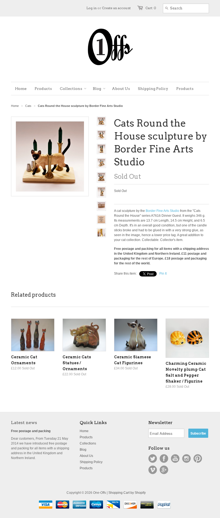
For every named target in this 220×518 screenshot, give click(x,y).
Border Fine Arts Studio (162, 211)
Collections (88, 443)
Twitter (152, 458)
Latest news (24, 422)
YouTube (175, 458)
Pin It (163, 273)
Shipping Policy (91, 462)
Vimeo (152, 470)
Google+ (164, 470)
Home (84, 431)
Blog (83, 450)
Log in (91, 8)
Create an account (116, 8)
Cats (28, 105)
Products (86, 437)
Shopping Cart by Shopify (127, 493)
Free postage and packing (30, 431)
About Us (86, 456)
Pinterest (197, 458)
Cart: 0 (150, 8)
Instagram (186, 458)
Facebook (164, 458)
